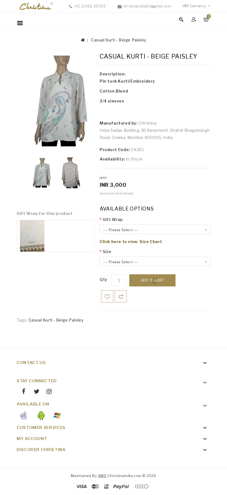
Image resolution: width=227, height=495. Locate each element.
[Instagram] (47, 392)
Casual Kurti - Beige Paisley (118, 40)
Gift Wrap (113, 219)
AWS (102, 475)
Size (107, 251)
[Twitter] (34, 392)
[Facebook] (22, 392)
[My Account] (194, 19)
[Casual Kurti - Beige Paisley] (40, 173)
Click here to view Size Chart (131, 241)
